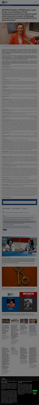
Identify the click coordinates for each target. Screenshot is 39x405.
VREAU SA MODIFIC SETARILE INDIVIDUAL (34, 393)
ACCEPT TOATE (35, 390)
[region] (19, 392)
